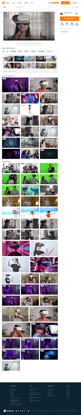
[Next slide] (56, 51)
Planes (49, 2)
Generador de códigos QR (16, 405)
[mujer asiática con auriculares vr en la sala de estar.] (49, 235)
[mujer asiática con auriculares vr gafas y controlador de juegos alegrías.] (30, 301)
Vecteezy (12, 391)
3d (7, 51)
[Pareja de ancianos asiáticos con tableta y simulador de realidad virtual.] (11, 121)
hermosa (34, 51)
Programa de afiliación (35, 392)
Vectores (7, 2)
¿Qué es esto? (69, 28)
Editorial (26, 2)
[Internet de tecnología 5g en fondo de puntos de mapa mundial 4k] (49, 154)
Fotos (14, 2)
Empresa (12, 394)
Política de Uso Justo (73, 410)
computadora (41, 51)
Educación (13, 396)
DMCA (31, 391)
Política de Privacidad (64, 410)
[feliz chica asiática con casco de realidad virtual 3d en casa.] (11, 98)
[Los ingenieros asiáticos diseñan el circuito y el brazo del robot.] (30, 154)
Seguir (76, 14)
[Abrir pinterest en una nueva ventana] (22, 410)
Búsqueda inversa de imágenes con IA (15, 401)
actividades (13, 51)
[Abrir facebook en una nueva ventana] (16, 410)
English (67, 389)
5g (3, 51)
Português (68, 392)
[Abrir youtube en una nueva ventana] (28, 410)
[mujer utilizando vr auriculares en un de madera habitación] (11, 201)
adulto (20, 51)
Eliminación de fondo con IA (17, 403)
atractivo (27, 51)
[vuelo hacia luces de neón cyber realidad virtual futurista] (30, 98)
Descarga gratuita (69, 18)
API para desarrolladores (16, 398)
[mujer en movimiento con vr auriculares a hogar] (49, 201)
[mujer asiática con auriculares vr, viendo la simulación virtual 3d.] (49, 121)
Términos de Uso (55, 410)
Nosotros (49, 392)
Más (32, 2)
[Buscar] (73, 7)
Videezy (12, 392)
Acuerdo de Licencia (34, 389)
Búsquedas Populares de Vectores (35, 395)
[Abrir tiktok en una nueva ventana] (24, 410)
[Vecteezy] (3, 3)
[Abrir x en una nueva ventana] (26, 410)
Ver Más (51, 65)
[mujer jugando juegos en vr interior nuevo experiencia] (44, 248)
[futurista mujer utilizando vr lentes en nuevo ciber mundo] (15, 264)
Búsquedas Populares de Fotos (35, 398)
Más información (64, 31)
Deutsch (68, 394)
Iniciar (74, 2)
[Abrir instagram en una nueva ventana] (18, 410)
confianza (49, 51)
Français (68, 396)
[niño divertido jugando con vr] (30, 109)
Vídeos (19, 2)
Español (67, 391)
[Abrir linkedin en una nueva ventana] (20, 410)
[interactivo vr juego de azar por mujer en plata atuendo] (30, 201)
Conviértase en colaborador (51, 395)
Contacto (49, 391)
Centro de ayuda (51, 389)
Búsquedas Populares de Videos (35, 401)
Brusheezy (13, 389)
